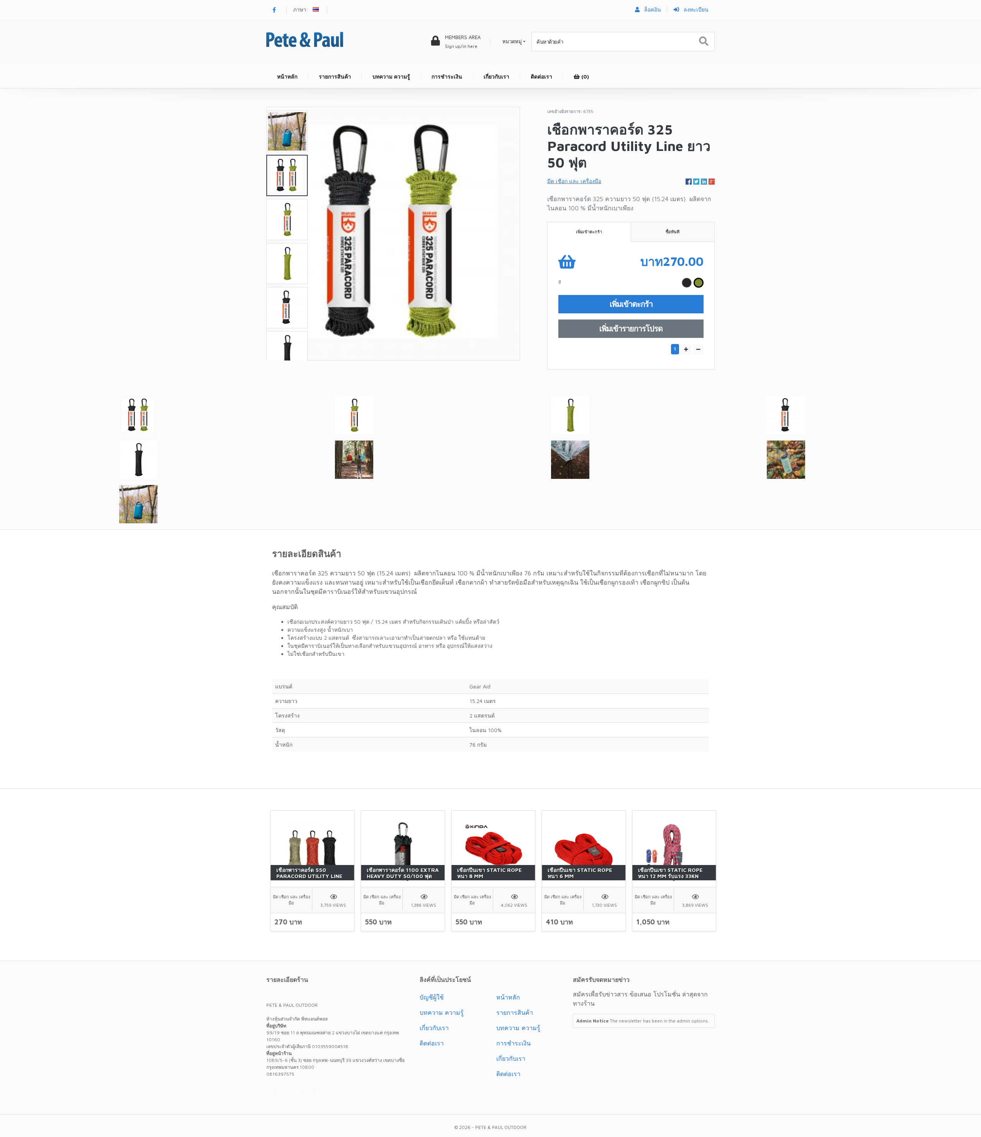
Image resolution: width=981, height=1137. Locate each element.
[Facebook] (274, 10)
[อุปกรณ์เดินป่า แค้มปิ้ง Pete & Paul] (304, 39)
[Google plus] (301, 1091)
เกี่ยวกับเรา (434, 1027)
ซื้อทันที (672, 231)
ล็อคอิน (652, 9)
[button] (317, 10)
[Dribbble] (315, 1091)
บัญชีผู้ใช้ (432, 997)
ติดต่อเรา (432, 1043)
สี (559, 282)
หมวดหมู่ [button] (512, 41)
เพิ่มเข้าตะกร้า (589, 231)
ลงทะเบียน (695, 9)
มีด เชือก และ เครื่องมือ (574, 181)
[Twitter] (274, 1091)
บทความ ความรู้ (442, 1012)
